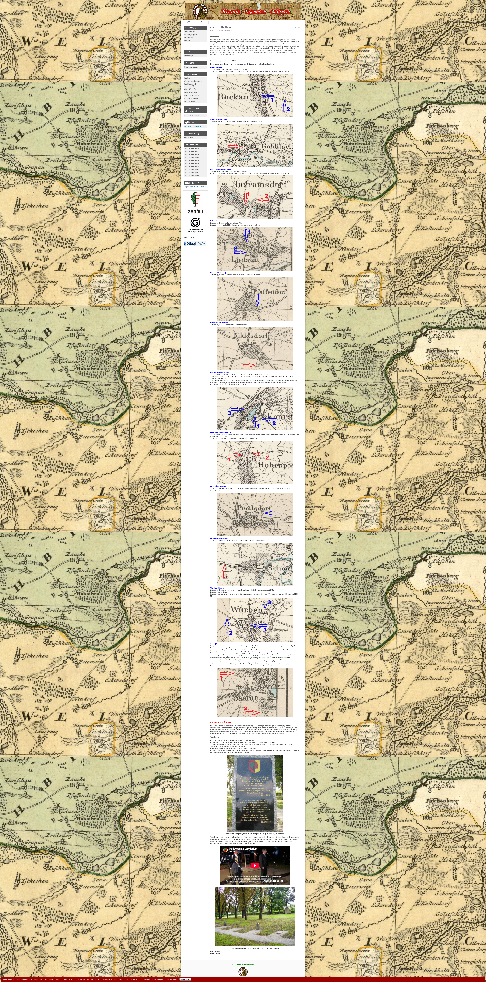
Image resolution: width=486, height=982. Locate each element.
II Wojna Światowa (191, 98)
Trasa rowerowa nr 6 (191, 164)
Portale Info (188, 137)
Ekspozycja (188, 56)
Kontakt (187, 41)
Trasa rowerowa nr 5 (191, 161)
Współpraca (188, 38)
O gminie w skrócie (191, 67)
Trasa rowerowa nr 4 (191, 158)
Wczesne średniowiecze (193, 81)
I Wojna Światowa (190, 92)
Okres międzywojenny (192, 95)
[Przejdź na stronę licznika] (195, 186)
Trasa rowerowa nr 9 (191, 173)
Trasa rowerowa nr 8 (191, 170)
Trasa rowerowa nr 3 (191, 155)
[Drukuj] (299, 28)
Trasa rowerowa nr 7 (191, 167)
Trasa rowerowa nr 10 (192, 176)
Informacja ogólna (190, 35)
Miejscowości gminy (191, 115)
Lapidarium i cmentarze (192, 126)
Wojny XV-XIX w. (190, 89)
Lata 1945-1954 (189, 101)
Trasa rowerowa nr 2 (191, 152)
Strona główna (189, 31)
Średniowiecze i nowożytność (190, 85)
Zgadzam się (185, 979)
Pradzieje (187, 78)
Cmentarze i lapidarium (221, 27)
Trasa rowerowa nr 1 (191, 149)
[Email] (296, 28)
